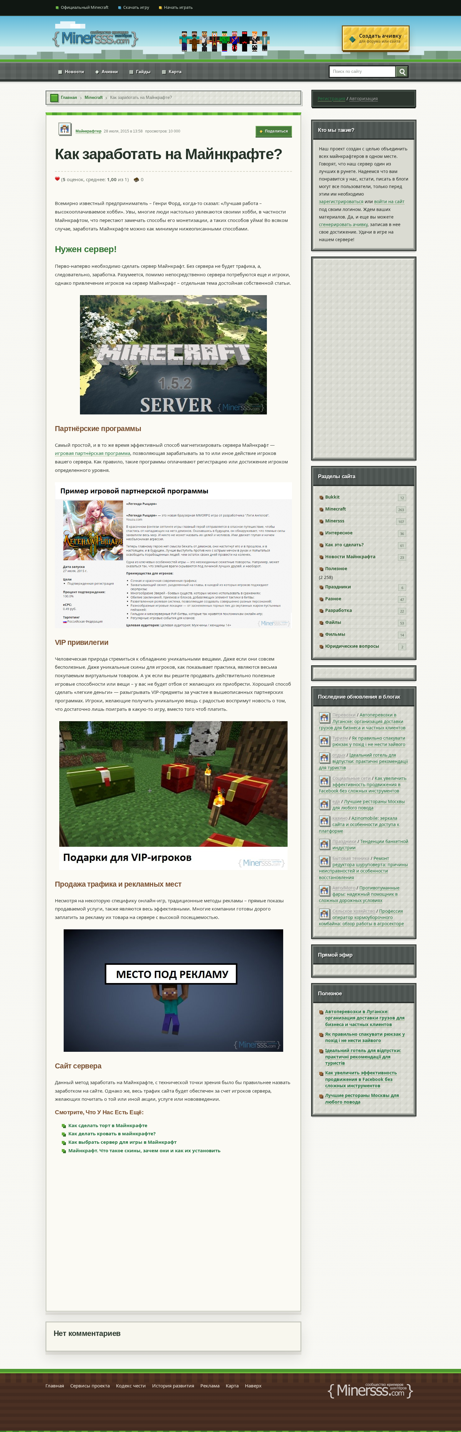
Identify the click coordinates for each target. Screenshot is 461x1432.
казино (339, 818)
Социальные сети (351, 778)
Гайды (140, 71)
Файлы (333, 622)
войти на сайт (389, 201)
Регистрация (331, 98)
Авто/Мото (343, 888)
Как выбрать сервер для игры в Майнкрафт (122, 1142)
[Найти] (401, 71)
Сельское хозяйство (353, 911)
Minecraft (335, 509)
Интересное (338, 533)
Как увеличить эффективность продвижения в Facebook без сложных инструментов (362, 784)
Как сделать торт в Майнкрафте (107, 1125)
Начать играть (178, 7)
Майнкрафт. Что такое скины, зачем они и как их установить (144, 1150)
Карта (172, 71)
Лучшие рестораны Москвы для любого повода (368, 804)
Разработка (338, 610)
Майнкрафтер (88, 131)
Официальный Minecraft (85, 7)
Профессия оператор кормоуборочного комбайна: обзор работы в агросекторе (361, 917)
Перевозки (344, 715)
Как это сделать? (344, 545)
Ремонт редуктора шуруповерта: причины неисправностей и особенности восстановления (363, 867)
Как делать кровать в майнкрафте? (112, 1133)
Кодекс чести (131, 1385)
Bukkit (332, 497)
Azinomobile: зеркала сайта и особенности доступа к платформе (359, 824)
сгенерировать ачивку (343, 224)
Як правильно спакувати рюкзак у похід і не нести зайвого (368, 741)
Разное (333, 599)
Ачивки (106, 71)
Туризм (340, 738)
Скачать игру (136, 7)
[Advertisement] (173, 1232)
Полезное (336, 568)
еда (336, 801)
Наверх (253, 1385)
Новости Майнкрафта (350, 556)
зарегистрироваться (341, 201)
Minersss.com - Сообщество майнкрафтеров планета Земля (370, 1391)
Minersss (334, 521)
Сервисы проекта (90, 1385)
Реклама (210, 1385)
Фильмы (335, 634)
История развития (173, 1385)
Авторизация (363, 98)
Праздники (338, 587)
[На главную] (95, 38)
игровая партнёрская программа (92, 453)
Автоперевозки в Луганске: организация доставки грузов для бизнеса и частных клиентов (362, 721)
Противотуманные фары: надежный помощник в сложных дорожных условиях (359, 894)
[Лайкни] (57, 178)
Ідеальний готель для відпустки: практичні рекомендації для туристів (363, 761)
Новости (71, 71)
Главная (54, 1385)
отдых (338, 755)
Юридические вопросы (352, 646)
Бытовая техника (350, 858)
